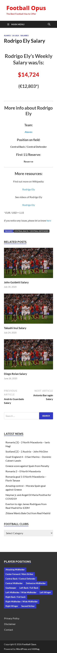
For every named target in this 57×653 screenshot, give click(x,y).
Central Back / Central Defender (31, 231)
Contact (8, 629)
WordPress (21, 649)
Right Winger (12, 606)
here (49, 220)
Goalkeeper (11, 588)
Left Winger (45, 592)
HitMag (35, 649)
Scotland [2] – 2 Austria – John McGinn (27, 451)
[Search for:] (28, 415)
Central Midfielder (14, 583)
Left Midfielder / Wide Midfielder (21, 592)
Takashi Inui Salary (15, 328)
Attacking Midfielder (15, 569)
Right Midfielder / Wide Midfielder (22, 601)
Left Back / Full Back (28, 588)
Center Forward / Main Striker (19, 574)
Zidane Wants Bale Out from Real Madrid (28, 513)
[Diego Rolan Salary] (28, 355)
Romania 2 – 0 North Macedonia (23, 471)
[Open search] (49, 24)
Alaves (7, 35)
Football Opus (26, 8)
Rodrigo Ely (28, 189)
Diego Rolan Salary (15, 373)
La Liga (15, 35)
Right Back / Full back (15, 597)
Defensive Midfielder (36, 583)
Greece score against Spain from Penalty (27, 465)
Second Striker (28, 606)
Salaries (24, 35)
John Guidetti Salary (16, 282)
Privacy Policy (11, 618)
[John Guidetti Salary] (28, 263)
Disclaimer (10, 623)
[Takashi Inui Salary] (28, 309)
